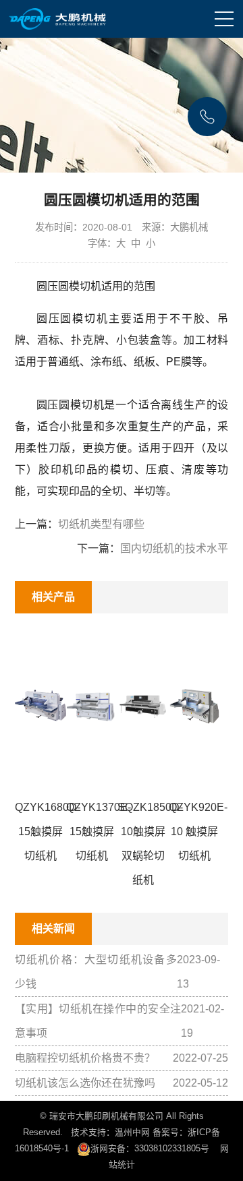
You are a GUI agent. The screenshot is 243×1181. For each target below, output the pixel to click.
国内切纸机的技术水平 (174, 548)
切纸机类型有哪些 (101, 524)
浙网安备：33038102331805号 (149, 1148)
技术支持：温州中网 (110, 1132)
